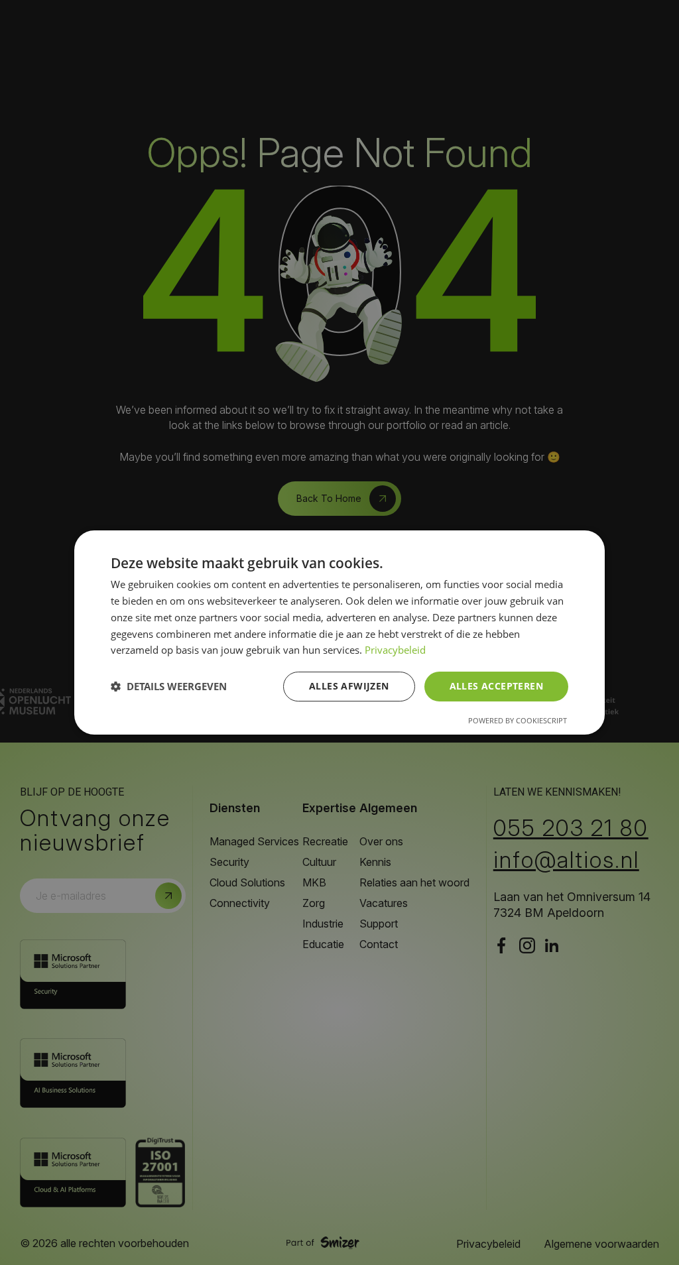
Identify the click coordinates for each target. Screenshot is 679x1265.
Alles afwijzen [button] (349, 686)
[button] (169, 687)
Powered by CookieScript (517, 720)
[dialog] (339, 632)
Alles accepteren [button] (496, 686)
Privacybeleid (395, 649)
